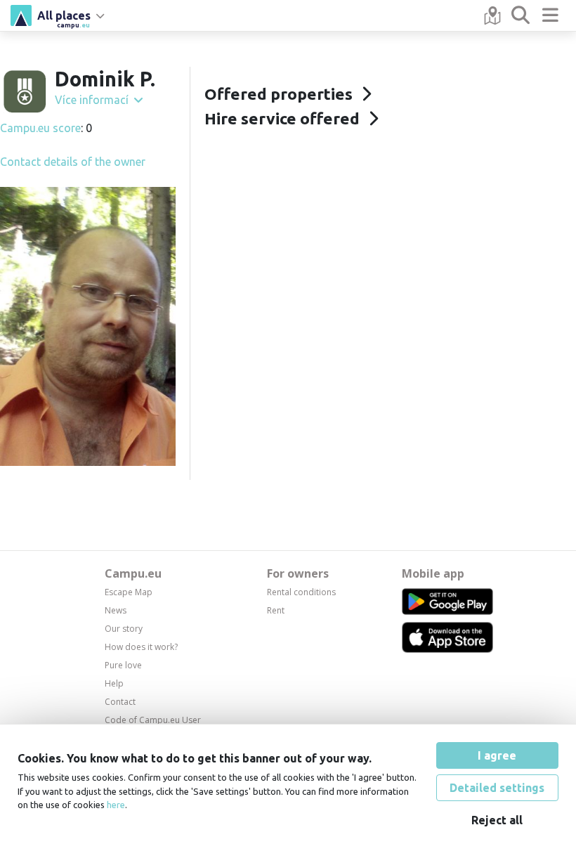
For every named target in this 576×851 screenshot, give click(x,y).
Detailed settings (497, 787)
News (115, 610)
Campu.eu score (40, 128)
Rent (275, 610)
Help (114, 683)
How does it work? (141, 647)
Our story (124, 629)
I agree (497, 755)
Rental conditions (301, 592)
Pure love (123, 665)
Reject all (497, 820)
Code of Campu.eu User (153, 720)
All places (64, 17)
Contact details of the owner (72, 161)
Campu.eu (133, 573)
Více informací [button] (93, 99)
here (116, 805)
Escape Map (128, 592)
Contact (120, 702)
